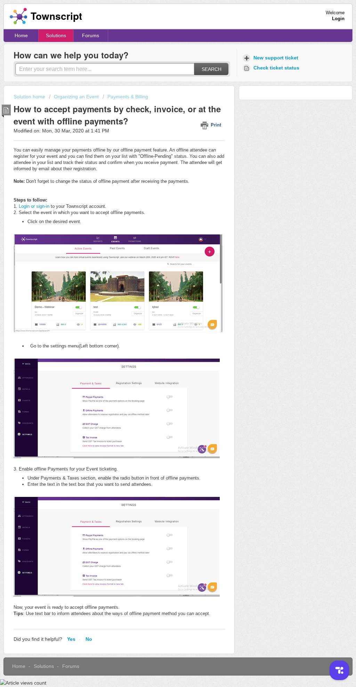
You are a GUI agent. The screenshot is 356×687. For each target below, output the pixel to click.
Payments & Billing (127, 96)
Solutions (56, 35)
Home (21, 35)
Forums (90, 35)
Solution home (30, 96)
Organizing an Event (76, 96)
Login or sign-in (34, 206)
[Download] (165, 258)
